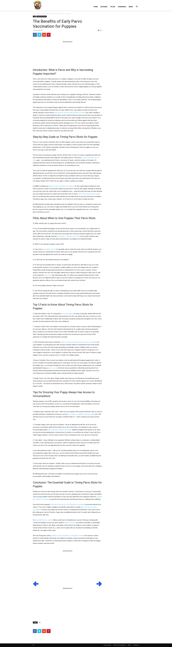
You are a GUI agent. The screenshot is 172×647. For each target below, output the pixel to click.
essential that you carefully (44, 520)
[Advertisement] (67, 53)
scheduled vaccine (49, 249)
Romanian (122, 7)
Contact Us (136, 645)
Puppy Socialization (41, 16)
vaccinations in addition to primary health (81, 414)
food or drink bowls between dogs (88, 194)
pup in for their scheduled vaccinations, (61, 186)
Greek (131, 7)
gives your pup (53, 368)
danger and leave (69, 522)
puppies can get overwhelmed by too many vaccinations (78, 342)
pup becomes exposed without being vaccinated (70, 112)
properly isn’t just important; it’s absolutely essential (67, 535)
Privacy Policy (107, 645)
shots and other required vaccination (59, 430)
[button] (136, 7)
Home (96, 7)
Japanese (104, 7)
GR (39, 622)
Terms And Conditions (119, 645)
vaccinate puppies (68, 313)
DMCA (129, 645)
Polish (112, 7)
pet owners (47, 275)
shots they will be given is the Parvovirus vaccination (67, 504)
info (39, 13)
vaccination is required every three (68, 236)
